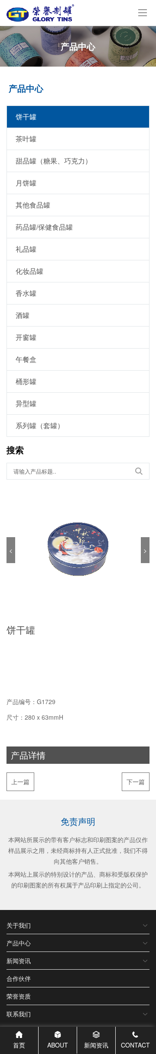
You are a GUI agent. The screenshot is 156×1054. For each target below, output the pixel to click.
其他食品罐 (33, 205)
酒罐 (22, 315)
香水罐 (26, 293)
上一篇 (20, 781)
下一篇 (136, 781)
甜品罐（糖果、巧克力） (54, 161)
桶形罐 (26, 381)
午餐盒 (26, 359)
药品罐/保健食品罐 (44, 227)
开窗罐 (26, 337)
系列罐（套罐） (40, 425)
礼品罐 (26, 249)
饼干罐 (26, 117)
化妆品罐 (29, 271)
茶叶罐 (26, 139)
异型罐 (26, 403)
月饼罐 (26, 183)
